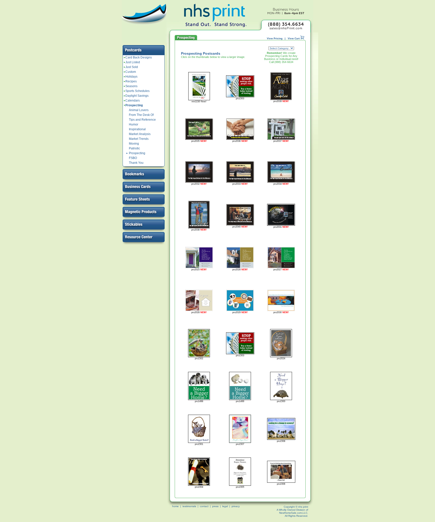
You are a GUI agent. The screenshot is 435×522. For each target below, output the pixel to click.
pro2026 (236, 269)
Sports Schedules (137, 91)
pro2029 (236, 312)
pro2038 (195, 230)
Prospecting (133, 105)
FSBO (133, 158)
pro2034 (277, 184)
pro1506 (281, 484)
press (215, 506)
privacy (236, 506)
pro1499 (240, 401)
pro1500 (281, 401)
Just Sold (131, 67)
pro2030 (277, 312)
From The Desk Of (141, 115)
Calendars (132, 100)
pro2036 (236, 141)
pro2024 (281, 358)
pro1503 (240, 98)
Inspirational (137, 129)
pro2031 (277, 227)
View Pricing (274, 38)
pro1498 (199, 401)
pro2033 (236, 184)
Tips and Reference (142, 119)
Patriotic (134, 148)
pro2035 (195, 141)
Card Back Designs (138, 57)
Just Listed (132, 62)
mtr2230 (196, 101)
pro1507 (240, 444)
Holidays (130, 76)
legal (225, 506)
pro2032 (195, 184)
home (175, 506)
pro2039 (277, 101)
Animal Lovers (139, 110)
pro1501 (199, 444)
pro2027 (277, 269)
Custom (130, 72)
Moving (134, 143)
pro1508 (281, 441)
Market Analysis (140, 134)
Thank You (136, 163)
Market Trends (139, 139)
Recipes (130, 81)
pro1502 (199, 358)
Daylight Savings (136, 95)
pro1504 (199, 487)
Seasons (130, 86)
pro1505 (240, 487)
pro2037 (277, 141)
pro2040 (236, 226)
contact (204, 506)
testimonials (189, 506)
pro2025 (195, 269)
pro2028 (195, 312)
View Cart (294, 38)
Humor (133, 124)
